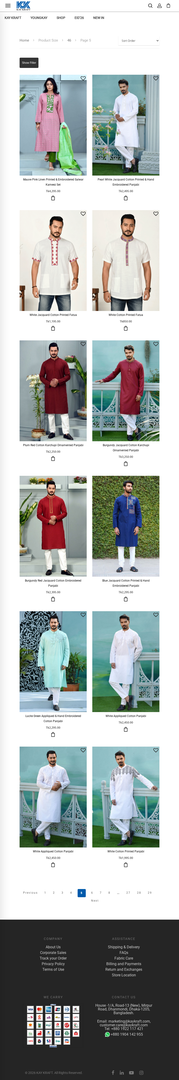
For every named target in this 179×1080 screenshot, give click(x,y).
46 (69, 40)
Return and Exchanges (123, 969)
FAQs (124, 953)
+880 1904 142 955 (127, 1034)
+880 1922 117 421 (127, 1029)
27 (128, 892)
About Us (53, 947)
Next (95, 900)
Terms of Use (53, 969)
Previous (30, 892)
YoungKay (39, 18)
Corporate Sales (53, 953)
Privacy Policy (53, 964)
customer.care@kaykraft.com (124, 1025)
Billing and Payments (123, 964)
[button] (83, 78)
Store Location (124, 975)
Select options (53, 198)
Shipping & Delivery (124, 947)
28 (139, 892)
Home (24, 40)
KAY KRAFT (13, 18)
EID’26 (79, 18)
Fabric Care (123, 958)
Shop (61, 18)
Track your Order (53, 958)
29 (150, 892)
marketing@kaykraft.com (129, 1021)
